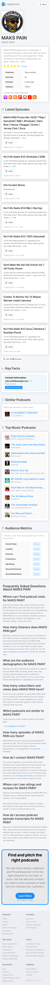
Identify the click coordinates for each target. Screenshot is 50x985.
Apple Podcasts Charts (11, 978)
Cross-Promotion (8, 953)
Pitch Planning (31, 928)
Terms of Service (32, 972)
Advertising (6, 950)
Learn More (25, 895)
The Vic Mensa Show (22, 496)
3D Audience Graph (33, 944)
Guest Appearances (9, 944)
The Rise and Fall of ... (22, 513)
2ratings (24, 66)
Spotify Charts (7, 981)
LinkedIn (29, 975)
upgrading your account (33, 679)
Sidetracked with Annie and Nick (28, 453)
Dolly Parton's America (23, 436)
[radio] (5, 66)
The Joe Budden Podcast (24, 505)
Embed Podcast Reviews (35, 956)
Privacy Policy (31, 969)
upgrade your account (18, 652)
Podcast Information (33, 925)
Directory (5, 972)
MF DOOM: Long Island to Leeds (28, 479)
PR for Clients (7, 947)
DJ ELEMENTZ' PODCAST (24, 412)
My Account (7, 931)
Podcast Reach (31, 947)
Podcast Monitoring (9, 959)
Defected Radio (19, 461)
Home (4, 919)
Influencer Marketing (10, 956)
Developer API (7, 934)
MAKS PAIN (8, 42)
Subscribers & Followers (35, 950)
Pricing (5, 922)
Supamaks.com (34, 241)
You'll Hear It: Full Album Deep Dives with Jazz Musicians (28, 487)
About (4, 925)
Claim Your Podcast (9, 928)
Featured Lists (7, 975)
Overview (29, 919)
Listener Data (31, 922)
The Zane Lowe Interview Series (28, 444)
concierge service (22, 776)
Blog (4, 969)
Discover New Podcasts (35, 953)
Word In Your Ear (19, 470)
